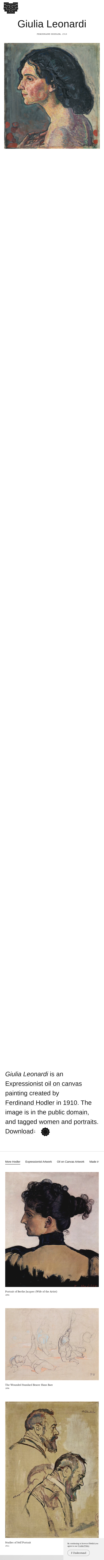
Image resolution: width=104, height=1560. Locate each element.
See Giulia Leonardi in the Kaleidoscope (45, 1132)
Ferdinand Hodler (49, 34)
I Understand (78, 1552)
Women (49, 1122)
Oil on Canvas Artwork (70, 1161)
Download (19, 1131)
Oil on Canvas (63, 1083)
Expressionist (24, 1083)
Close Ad (86, 941)
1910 (70, 1103)
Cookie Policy (83, 1546)
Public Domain (67, 1112)
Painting (16, 1093)
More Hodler (12, 1161)
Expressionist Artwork (38, 1161)
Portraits (85, 1122)
